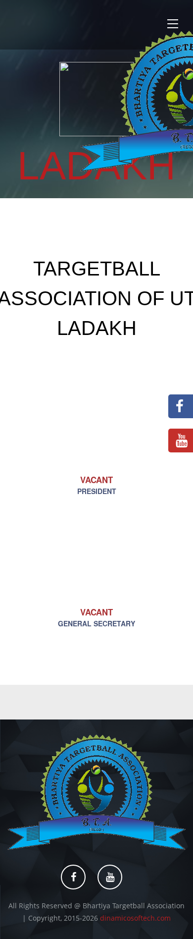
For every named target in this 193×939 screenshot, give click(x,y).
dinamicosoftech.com (135, 918)
